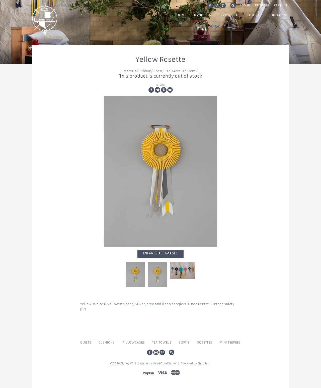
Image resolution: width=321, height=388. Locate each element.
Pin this (164, 90)
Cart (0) (280, 5)
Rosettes (204, 342)
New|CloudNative (165, 363)
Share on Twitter (157, 90)
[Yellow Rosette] (160, 171)
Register (262, 5)
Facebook (210, 5)
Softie (184, 342)
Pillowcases (133, 342)
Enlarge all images (160, 253)
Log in (245, 5)
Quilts (85, 342)
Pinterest (223, 5)
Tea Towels (162, 342)
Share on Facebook (151, 90)
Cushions (107, 342)
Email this (170, 90)
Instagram (216, 5)
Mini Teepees (230, 342)
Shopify (203, 363)
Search (233, 5)
